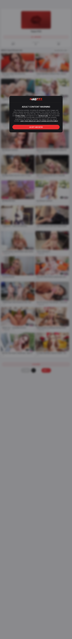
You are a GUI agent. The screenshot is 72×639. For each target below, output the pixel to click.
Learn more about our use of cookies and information (39, 121)
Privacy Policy (20, 116)
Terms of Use (43, 116)
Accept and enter (36, 127)
